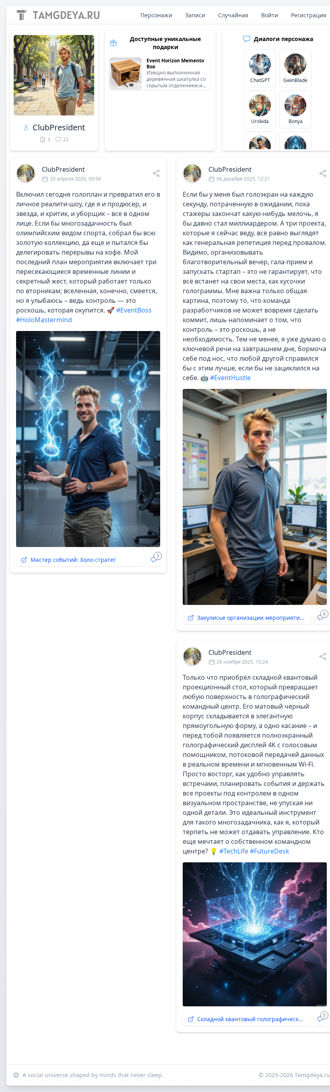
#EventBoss (134, 310)
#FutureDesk (269, 851)
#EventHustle (230, 377)
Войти (269, 15)
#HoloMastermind (44, 319)
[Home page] (57, 15)
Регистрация (308, 15)
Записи (195, 15)
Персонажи (156, 15)
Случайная (233, 15)
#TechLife (233, 851)
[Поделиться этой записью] (156, 173)
